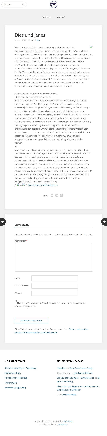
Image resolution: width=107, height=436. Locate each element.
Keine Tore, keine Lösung (80, 368)
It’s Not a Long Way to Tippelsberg (20, 368)
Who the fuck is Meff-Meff (69, 389)
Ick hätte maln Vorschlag (16, 377)
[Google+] (61, 195)
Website (18, 293)
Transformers (11, 383)
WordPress (62, 424)
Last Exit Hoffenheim (83, 373)
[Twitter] (52, 195)
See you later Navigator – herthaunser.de (75, 377)
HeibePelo (61, 368)
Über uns (46, 17)
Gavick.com (68, 421)
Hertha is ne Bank (13, 373)
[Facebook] (56, 195)
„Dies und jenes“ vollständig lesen (42, 185)
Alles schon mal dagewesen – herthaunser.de (77, 386)
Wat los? (61, 17)
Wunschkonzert (69, 394)
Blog (38, 40)
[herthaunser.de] (53, 4)
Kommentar (21, 241)
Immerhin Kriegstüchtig (15, 387)
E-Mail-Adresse (21, 285)
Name (17, 278)
